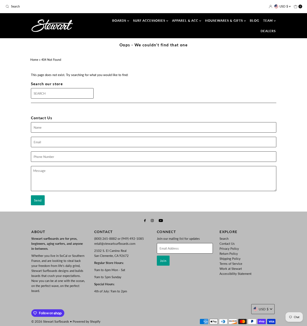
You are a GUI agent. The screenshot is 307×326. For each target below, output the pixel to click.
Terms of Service (230, 263)
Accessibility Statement (235, 273)
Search (223, 238)
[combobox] (52, 6)
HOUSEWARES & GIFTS (224, 20)
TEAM (268, 20)
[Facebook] (145, 220)
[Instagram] (152, 220)
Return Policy (228, 253)
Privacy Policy (229, 248)
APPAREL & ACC (185, 20)
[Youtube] (161, 220)
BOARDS (119, 20)
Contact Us (227, 243)
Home (34, 59)
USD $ (284, 6)
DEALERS (268, 31)
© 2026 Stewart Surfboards (50, 321)
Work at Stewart (230, 268)
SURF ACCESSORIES (149, 20)
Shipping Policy (230, 258)
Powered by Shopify (86, 321)
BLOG (254, 20)
